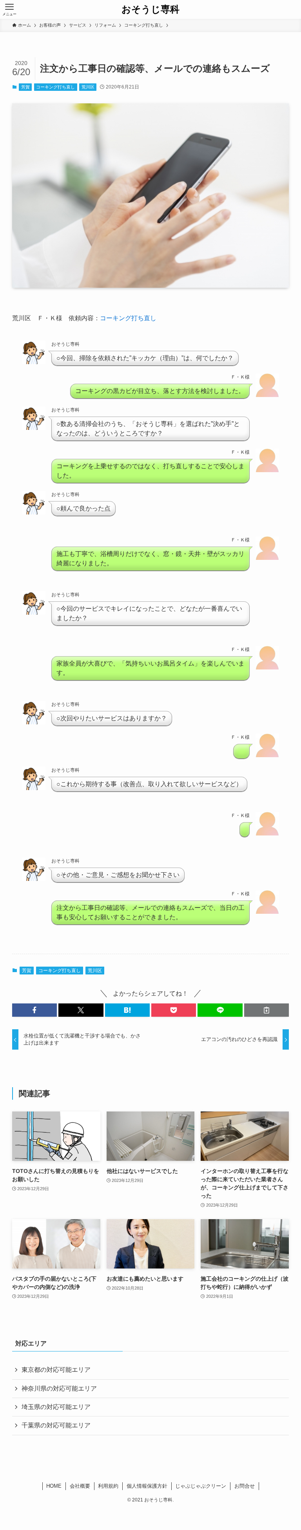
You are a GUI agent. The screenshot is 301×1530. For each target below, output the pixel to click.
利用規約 (108, 1486)
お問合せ (244, 1486)
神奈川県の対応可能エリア (59, 1388)
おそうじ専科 (150, 9)
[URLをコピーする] (266, 1010)
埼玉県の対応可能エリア (56, 1407)
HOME (54, 1486)
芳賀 (25, 87)
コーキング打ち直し (55, 87)
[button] (34, 1010)
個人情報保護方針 (147, 1486)
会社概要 (80, 1486)
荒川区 (88, 87)
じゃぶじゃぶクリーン (200, 1486)
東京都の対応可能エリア (56, 1369)
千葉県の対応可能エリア (56, 1425)
